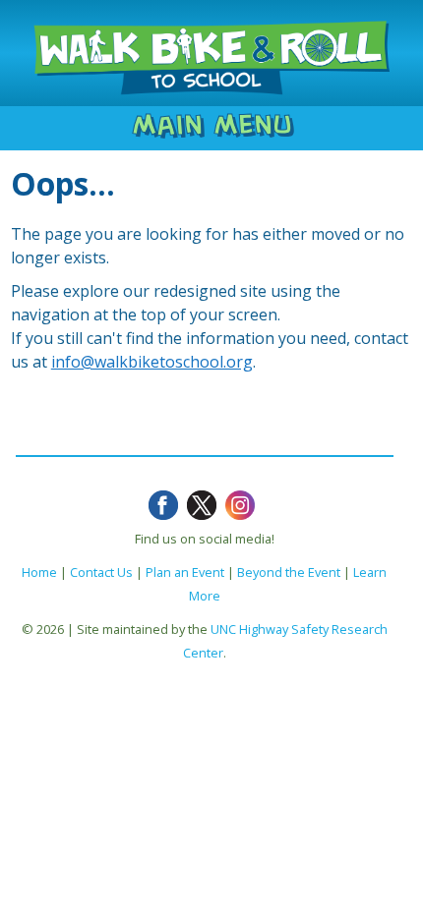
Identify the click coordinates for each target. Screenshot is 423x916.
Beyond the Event (288, 572)
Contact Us (101, 572)
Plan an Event (185, 572)
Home (39, 572)
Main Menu (212, 124)
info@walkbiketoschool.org (152, 361)
